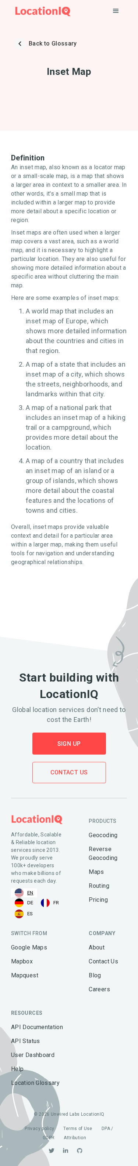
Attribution (75, 1137)
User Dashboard (32, 1054)
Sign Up (69, 743)
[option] (24, 902)
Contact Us (69, 772)
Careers (99, 989)
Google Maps (29, 947)
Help (17, 1068)
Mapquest (24, 975)
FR (56, 902)
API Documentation (37, 1027)
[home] (41, 11)
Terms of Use (77, 1128)
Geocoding (103, 835)
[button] (116, 11)
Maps (96, 871)
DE (30, 902)
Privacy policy (39, 1128)
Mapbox (22, 961)
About (97, 947)
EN (30, 893)
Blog (95, 975)
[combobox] (24, 893)
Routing (99, 885)
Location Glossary (35, 1082)
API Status (25, 1041)
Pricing (98, 899)
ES (30, 913)
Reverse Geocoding (103, 853)
